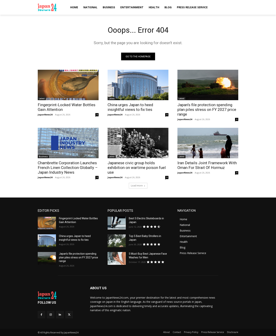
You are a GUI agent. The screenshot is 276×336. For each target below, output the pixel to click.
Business (43, 156)
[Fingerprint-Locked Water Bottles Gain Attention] (68, 85)
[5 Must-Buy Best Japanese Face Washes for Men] (117, 258)
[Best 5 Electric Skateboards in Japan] (117, 223)
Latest (42, 98)
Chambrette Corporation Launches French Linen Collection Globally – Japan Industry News (68, 168)
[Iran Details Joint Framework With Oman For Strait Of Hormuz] (207, 143)
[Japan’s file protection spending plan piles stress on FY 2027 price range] (207, 85)
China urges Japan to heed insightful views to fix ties (130, 107)
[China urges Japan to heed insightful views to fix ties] (138, 85)
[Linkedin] (59, 314)
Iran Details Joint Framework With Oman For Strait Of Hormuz (207, 165)
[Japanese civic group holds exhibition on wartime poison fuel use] (138, 143)
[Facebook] (41, 314)
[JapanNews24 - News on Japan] (59, 295)
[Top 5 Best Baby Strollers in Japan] (117, 240)
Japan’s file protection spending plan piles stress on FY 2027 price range (206, 110)
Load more (137, 185)
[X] (69, 314)
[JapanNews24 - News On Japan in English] (51, 7)
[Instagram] (50, 314)
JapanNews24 (45, 114)
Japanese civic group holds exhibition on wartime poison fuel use (137, 168)
